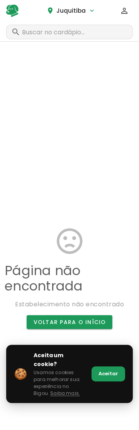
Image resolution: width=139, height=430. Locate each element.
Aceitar (108, 373)
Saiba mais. (65, 393)
